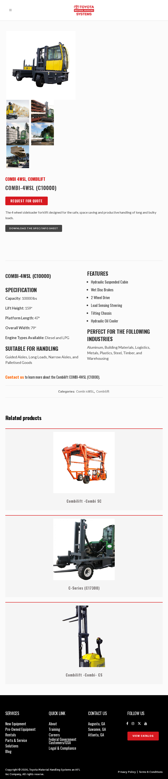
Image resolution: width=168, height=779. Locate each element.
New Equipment (15, 723)
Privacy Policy (127, 772)
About (53, 723)
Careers (54, 734)
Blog (8, 751)
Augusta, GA (96, 723)
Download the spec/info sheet (33, 228)
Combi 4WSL (15, 179)
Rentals (10, 734)
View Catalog (143, 736)
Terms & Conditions (151, 772)
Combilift (36, 179)
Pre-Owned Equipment (20, 729)
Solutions (11, 745)
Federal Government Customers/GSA (62, 741)
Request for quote (26, 200)
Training (54, 729)
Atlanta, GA (96, 734)
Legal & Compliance (62, 748)
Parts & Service (16, 740)
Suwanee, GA (97, 729)
